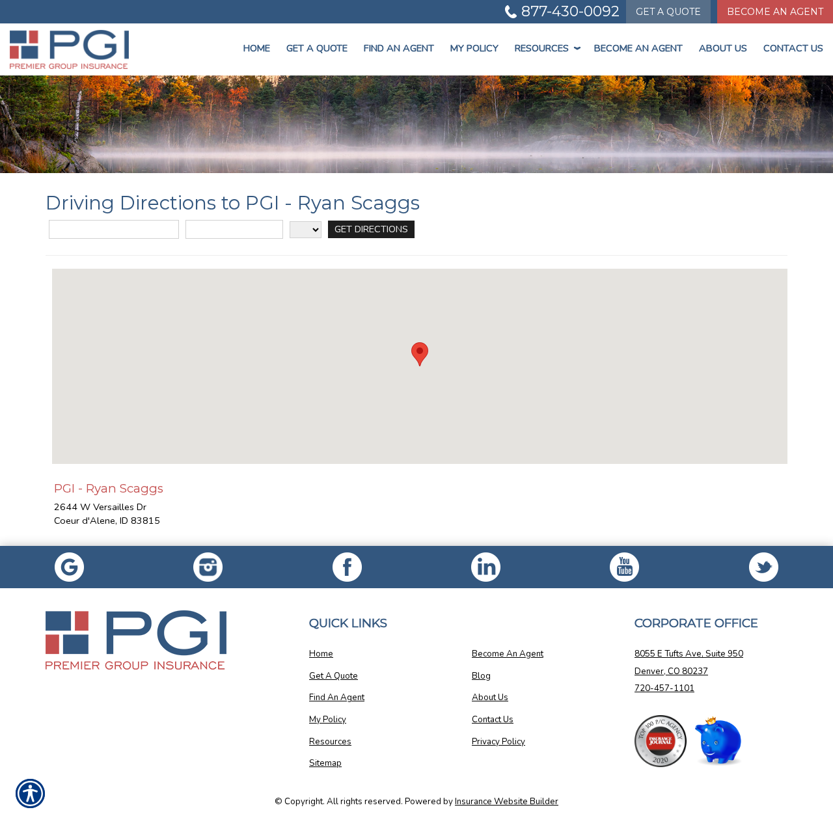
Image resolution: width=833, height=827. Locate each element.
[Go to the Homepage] (69, 49)
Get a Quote (317, 48)
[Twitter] (763, 567)
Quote (668, 12)
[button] (419, 354)
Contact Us (793, 48)
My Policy (474, 48)
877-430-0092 (570, 11)
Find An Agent (399, 48)
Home (256, 48)
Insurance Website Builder (506, 801)
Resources (546, 48)
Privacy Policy (498, 742)
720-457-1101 (664, 688)
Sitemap (325, 763)
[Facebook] (208, 567)
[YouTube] (624, 567)
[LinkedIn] (486, 567)
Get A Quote (333, 676)
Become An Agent (775, 12)
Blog (481, 676)
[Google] (69, 567)
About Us (723, 48)
